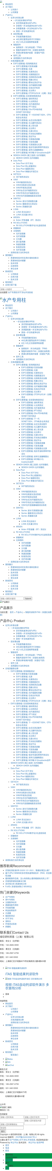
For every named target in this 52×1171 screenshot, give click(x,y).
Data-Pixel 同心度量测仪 (26, 166)
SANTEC (17, 198)
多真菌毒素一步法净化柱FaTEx (29, 28)
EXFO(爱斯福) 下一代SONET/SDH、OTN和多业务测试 (35, 420)
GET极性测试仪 (22, 176)
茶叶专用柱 (10, 899)
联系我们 (9, 282)
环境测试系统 (11, 923)
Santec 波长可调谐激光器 (26, 201)
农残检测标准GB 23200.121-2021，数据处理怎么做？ (28, 870)
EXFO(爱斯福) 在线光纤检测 (28, 87)
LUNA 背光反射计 (23, 212)
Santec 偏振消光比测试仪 (26, 203)
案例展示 (9, 255)
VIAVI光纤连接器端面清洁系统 (28, 195)
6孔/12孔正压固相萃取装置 (27, 41)
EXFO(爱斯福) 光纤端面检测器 (29, 85)
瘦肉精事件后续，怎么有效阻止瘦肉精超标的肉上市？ (27, 878)
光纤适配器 (20, 236)
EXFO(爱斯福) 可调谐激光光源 (29, 144)
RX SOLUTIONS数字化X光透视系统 (31, 225)
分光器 (19, 238)
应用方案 (14, 276)
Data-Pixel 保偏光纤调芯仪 (27, 171)
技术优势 (14, 263)
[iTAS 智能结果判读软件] (16, 967)
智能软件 (17, 44)
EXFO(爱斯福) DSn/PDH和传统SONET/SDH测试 (29, 110)
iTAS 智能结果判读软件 (22, 973)
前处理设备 (18, 33)
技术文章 (14, 279)
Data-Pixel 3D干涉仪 (24, 163)
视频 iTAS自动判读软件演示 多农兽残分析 (27, 986)
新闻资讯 (9, 271)
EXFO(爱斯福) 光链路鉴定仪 (28, 74)
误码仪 (8, 921)
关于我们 (9, 6)
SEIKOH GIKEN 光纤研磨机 (27, 158)
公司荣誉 (14, 12)
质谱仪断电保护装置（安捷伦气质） (31, 52)
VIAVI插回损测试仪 (24, 182)
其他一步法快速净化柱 (25, 31)
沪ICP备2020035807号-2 (26, 1137)
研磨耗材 (17, 228)
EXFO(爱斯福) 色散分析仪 (27, 79)
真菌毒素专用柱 (11, 905)
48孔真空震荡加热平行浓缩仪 (28, 39)
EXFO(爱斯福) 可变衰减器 (27, 141)
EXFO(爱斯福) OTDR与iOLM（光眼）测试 (33, 93)
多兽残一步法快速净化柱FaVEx (29, 25)
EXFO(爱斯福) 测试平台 (26, 136)
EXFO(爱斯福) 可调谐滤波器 (28, 139)
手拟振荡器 (10, 907)
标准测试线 (20, 247)
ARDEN (16, 217)
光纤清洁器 (20, 249)
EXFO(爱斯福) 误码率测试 (27, 98)
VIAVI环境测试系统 (24, 187)
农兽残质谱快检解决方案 (15, 881)
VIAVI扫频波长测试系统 (25, 185)
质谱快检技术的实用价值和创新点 (25, 257)
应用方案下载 (11, 284)
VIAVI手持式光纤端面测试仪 (27, 193)
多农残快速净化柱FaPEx (26, 23)
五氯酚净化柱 (11, 902)
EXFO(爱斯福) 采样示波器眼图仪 (29, 149)
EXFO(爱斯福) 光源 (24, 68)
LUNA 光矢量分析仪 (24, 214)
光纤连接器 (20, 233)
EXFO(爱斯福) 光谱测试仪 (27, 71)
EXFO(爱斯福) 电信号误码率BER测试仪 (32, 147)
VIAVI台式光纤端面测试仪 (26, 190)
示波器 (8, 913)
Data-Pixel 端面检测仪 (25, 168)
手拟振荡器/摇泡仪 (23, 36)
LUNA (15, 209)
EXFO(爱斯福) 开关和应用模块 (29, 133)
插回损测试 (10, 915)
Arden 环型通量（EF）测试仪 (28, 220)
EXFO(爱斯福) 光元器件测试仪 (29, 122)
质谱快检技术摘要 (18, 260)
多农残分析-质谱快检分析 (16, 883)
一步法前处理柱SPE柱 (22, 20)
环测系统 (29, 292)
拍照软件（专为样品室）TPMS (29, 47)
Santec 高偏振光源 (24, 206)
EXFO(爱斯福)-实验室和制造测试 (27, 95)
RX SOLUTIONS (20, 222)
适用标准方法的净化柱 (20, 252)
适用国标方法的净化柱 (22, 58)
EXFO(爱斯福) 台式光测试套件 (29, 120)
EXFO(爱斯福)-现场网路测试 (25, 63)
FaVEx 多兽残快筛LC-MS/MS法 (18, 886)
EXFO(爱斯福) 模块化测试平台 (29, 82)
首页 (12, 612)
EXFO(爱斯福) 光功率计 (26, 90)
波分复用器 (20, 241)
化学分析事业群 (17, 17)
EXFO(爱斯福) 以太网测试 (27, 101)
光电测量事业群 (17, 60)
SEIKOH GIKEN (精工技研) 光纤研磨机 (29, 155)
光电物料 (17, 230)
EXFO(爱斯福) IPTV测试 (26, 106)
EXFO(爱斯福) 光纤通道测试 (28, 104)
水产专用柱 (12, 292)
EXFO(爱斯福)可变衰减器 (26, 66)
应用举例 (14, 265)
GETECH (17, 174)
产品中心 (9, 14)
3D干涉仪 (21, 292)
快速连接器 (20, 244)
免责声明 (40, 1142)
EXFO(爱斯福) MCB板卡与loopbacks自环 (33, 152)
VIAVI (15, 179)
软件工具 (17, 55)
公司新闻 (14, 274)
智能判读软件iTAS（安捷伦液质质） (31, 50)
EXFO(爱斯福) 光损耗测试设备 (29, 77)
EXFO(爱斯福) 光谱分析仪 (27, 131)
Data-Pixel (17, 160)
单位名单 (14, 268)
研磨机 (8, 926)
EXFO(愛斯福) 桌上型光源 (27, 125)
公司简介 (14, 9)
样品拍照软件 (11, 910)
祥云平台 (14, 1142)
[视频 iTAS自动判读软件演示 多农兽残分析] (23, 978)
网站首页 (9, 4)
